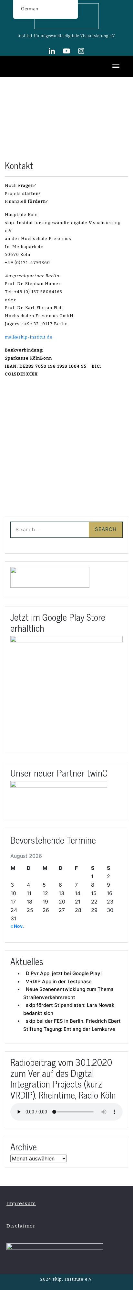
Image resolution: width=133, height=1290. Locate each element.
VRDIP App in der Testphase (59, 981)
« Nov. (17, 926)
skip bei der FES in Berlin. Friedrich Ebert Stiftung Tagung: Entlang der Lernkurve (72, 1025)
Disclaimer (21, 1226)
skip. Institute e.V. (72, 1279)
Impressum (21, 1203)
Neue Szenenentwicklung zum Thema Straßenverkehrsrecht (68, 993)
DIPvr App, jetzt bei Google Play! (64, 973)
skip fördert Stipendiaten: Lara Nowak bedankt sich (68, 1009)
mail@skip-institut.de (29, 337)
